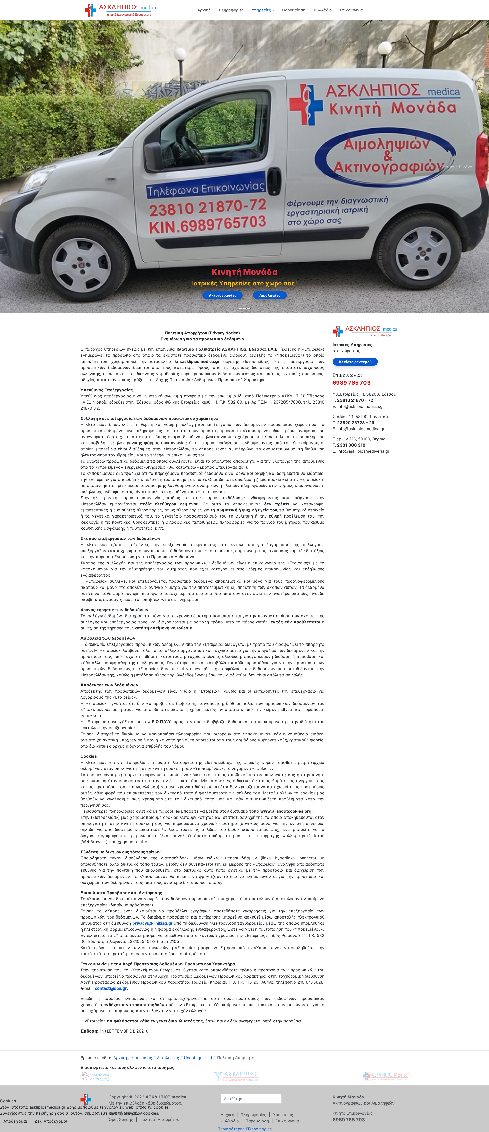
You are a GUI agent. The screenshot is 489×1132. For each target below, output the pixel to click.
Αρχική (204, 10)
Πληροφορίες (231, 10)
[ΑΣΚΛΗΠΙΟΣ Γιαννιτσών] (386, 1075)
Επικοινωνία (351, 10)
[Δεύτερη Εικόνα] (244, 308)
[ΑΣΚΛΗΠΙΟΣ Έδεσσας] (236, 1075)
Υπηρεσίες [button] (261, 10)
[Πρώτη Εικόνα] (240, 308)
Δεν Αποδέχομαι (51, 1121)
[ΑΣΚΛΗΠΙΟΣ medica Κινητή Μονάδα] (120, 10)
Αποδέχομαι (15, 1121)
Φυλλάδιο (323, 10)
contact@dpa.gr (111, 988)
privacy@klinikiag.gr (152, 923)
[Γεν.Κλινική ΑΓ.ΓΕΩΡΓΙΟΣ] (95, 1075)
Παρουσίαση (293, 10)
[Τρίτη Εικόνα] (249, 308)
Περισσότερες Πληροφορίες (244, 1128)
